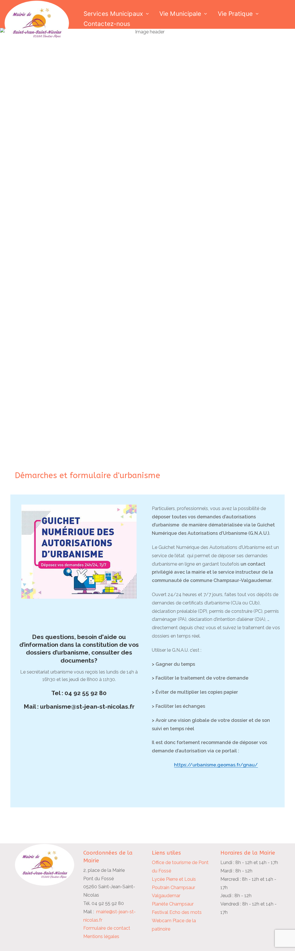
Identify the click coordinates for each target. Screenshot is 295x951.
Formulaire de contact (106, 928)
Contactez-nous (107, 23)
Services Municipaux (113, 13)
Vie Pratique (235, 13)
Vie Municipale (180, 13)
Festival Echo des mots (177, 912)
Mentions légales (101, 936)
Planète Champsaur (173, 904)
